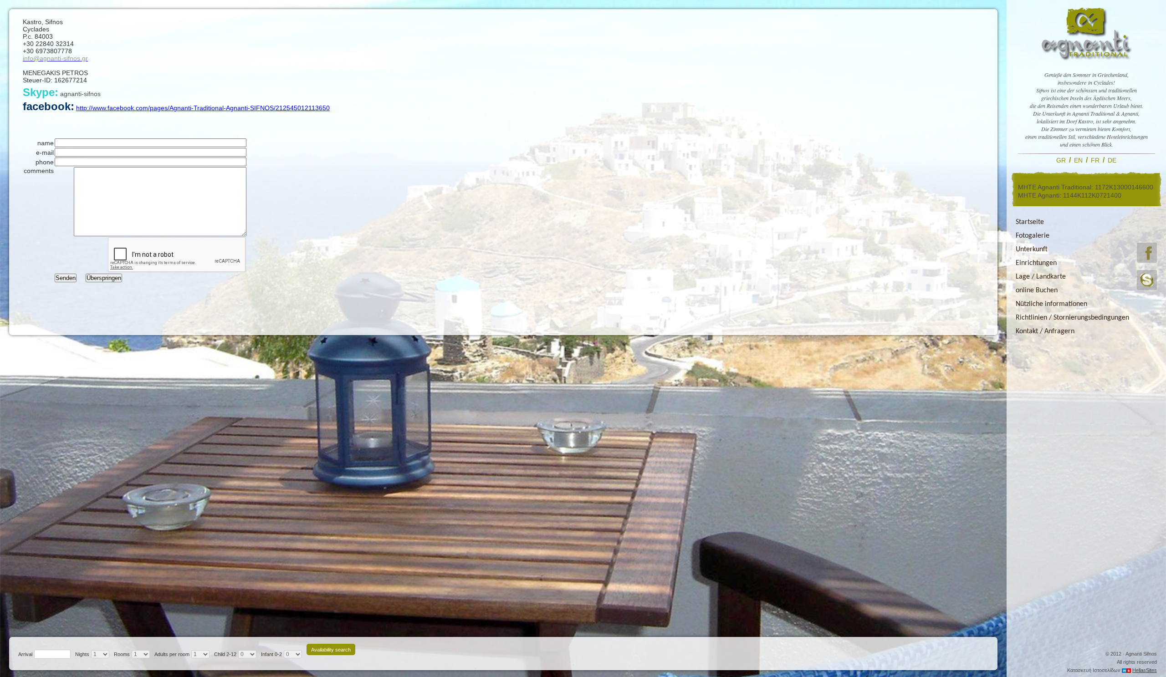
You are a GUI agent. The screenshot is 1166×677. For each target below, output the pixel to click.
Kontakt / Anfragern (1045, 331)
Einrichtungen (1036, 263)
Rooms (122, 654)
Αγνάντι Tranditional (1086, 33)
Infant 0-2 (271, 654)
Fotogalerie (1032, 235)
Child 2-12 (225, 654)
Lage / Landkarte (1041, 276)
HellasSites (1144, 670)
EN (1078, 160)
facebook (1147, 253)
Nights (82, 654)
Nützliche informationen (1051, 304)
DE (1112, 160)
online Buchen (1037, 290)
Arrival (25, 654)
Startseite (1030, 222)
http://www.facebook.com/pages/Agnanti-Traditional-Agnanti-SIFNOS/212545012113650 (203, 108)
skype (1147, 280)
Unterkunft (1032, 249)
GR (1061, 160)
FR (1095, 160)
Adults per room (171, 654)
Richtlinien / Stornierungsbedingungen (1072, 317)
